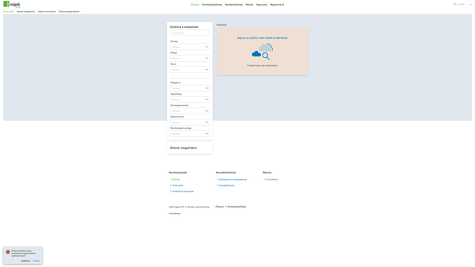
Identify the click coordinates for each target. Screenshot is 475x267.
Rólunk (249, 4)
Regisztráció (277, 4)
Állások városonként (47, 11)
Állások (195, 4)
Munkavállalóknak (212, 4)
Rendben (36, 261)
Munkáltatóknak (234, 4)
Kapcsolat (261, 4)
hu (470, 4)
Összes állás (8, 11)
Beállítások (25, 261)
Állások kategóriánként (69, 11)
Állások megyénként (26, 11)
